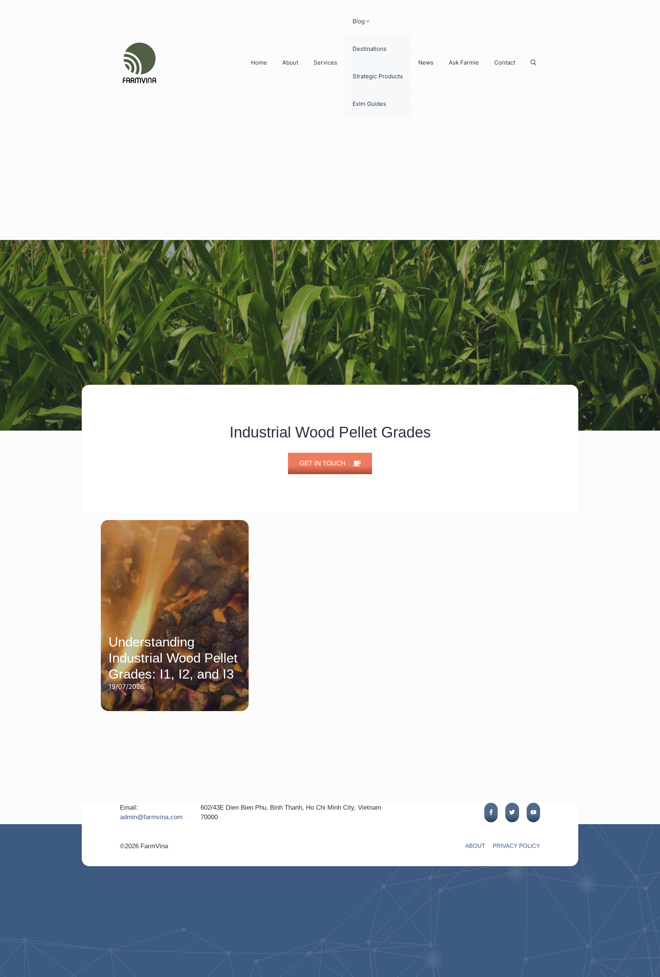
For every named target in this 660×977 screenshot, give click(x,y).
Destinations (370, 48)
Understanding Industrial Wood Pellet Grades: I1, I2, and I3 (173, 657)
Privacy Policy (516, 846)
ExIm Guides (369, 103)
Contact (504, 62)
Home (259, 62)
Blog (359, 21)
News (426, 62)
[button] (533, 62)
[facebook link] (491, 812)
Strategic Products (378, 76)
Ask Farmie (464, 62)
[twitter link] (512, 812)
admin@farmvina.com (151, 817)
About (290, 62)
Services (325, 62)
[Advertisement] (330, 182)
